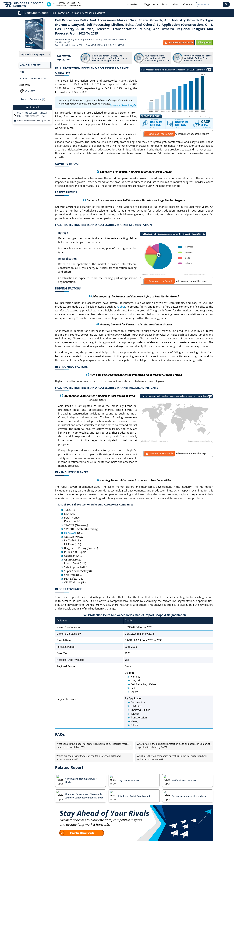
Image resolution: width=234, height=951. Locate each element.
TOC (22, 71)
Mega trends (151, 4)
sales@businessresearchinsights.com (33, 120)
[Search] (226, 4)
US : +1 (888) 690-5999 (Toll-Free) (32, 113)
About (175, 4)
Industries (132, 4)
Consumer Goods (36, 13)
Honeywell (70, 533)
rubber (121, 306)
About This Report (30, 65)
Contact (187, 4)
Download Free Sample (161, 133)
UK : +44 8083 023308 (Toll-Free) (31, 116)
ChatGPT (30, 91)
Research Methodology (33, 78)
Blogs (165, 4)
